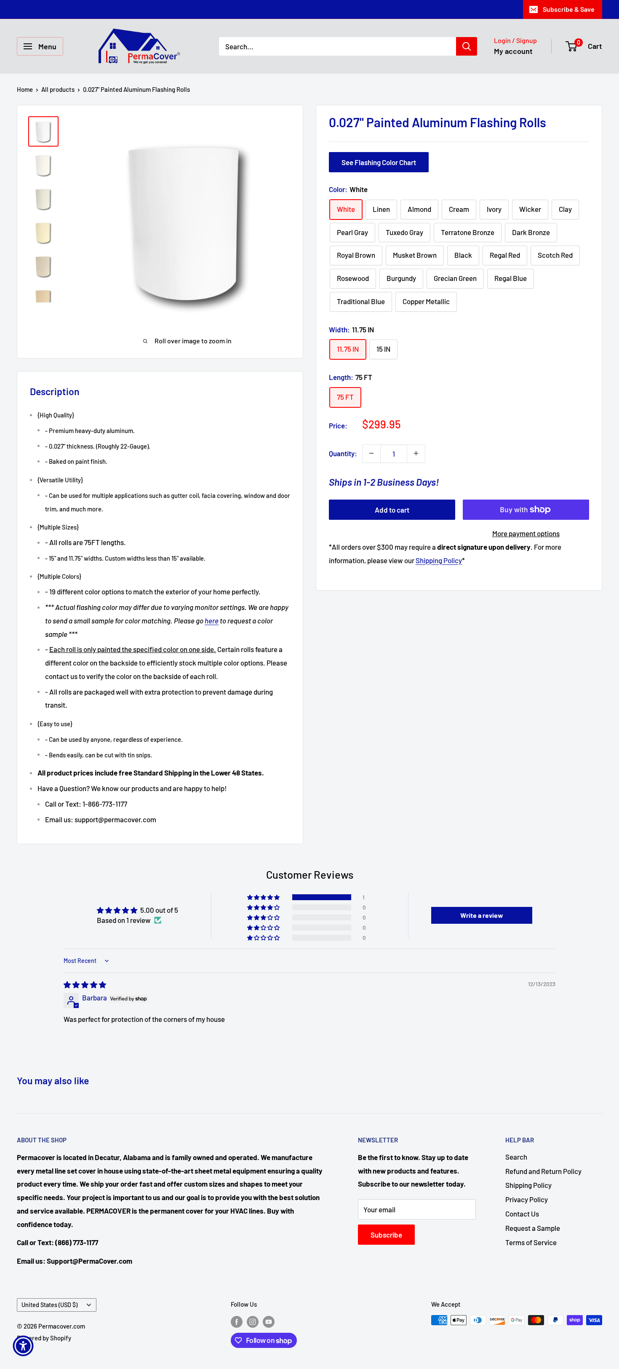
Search (516, 1156)
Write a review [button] (481, 915)
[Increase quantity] (416, 453)
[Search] (466, 46)
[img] (85, 984)
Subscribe (386, 1234)
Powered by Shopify (44, 1338)
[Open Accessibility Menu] (23, 1345)
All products (58, 89)
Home (25, 89)
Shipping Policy (439, 560)
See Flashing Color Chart (379, 162)
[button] (264, 897)
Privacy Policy (526, 1199)
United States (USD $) (49, 1304)
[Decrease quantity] (371, 453)
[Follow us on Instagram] (253, 1321)
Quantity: (343, 453)
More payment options (526, 533)
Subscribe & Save (569, 9)
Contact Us (522, 1213)
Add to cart (392, 509)
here (212, 620)
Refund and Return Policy (543, 1171)
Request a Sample (532, 1228)
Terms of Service (531, 1242)
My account (513, 51)
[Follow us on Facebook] (237, 1321)
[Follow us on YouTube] (269, 1321)
